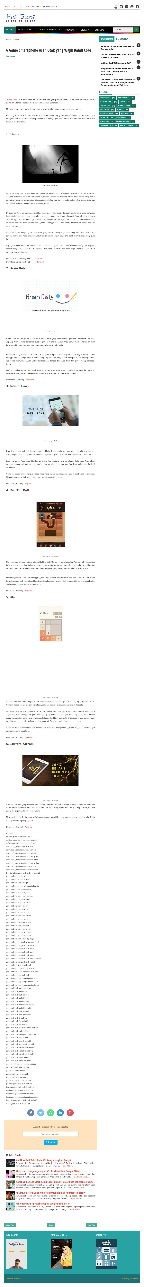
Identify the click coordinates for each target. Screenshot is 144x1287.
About (7, 7)
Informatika (123, 98)
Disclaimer (36, 7)
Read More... (67, 1166)
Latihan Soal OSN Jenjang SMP (116, 63)
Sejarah (104, 117)
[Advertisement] (50, 78)
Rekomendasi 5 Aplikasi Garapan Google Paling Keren (43, 1203)
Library (85, 30)
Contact (16, 7)
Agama (120, 109)
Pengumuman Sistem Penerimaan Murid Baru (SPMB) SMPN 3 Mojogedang (117, 71)
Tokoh (122, 102)
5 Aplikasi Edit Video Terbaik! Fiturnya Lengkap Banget (43, 1160)
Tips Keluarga (106, 125)
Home (11, 30)
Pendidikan (105, 98)
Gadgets (11, 56)
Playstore (38, 259)
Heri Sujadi (16, 1279)
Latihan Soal (106, 102)
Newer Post (10, 1225)
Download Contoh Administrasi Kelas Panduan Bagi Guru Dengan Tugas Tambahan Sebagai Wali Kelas (119, 82)
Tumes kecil (11, 100)
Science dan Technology (47, 30)
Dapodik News (24, 30)
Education (69, 30)
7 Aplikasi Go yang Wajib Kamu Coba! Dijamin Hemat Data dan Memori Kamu (54, 1182)
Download (99, 30)
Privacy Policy (50, 7)
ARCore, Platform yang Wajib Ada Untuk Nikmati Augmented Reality (51, 1192)
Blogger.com (134, 1279)
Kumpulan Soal (123, 121)
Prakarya (104, 109)
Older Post (91, 1225)
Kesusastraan (106, 113)
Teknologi (105, 106)
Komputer (104, 121)
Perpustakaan (124, 106)
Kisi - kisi (124, 113)
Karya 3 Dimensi (126, 125)
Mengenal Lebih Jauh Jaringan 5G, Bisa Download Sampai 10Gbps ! (49, 1171)
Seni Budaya (120, 117)
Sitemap (25, 7)
